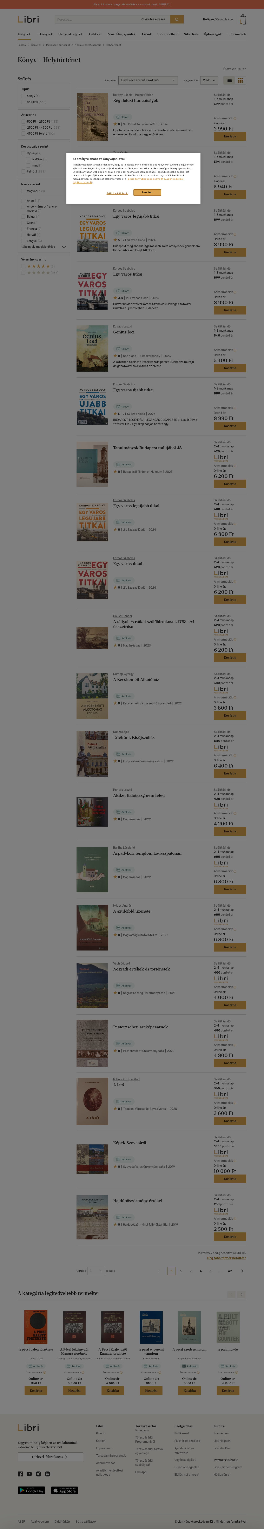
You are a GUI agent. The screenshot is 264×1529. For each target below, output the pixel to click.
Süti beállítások (117, 193)
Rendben (147, 192)
